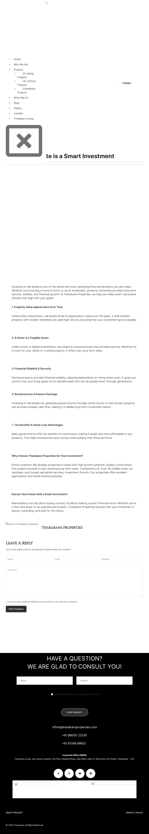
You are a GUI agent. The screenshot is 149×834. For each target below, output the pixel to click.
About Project (14, 812)
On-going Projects (25, 75)
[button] (22, 25)
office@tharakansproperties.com (74, 727)
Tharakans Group (24, 118)
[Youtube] (80, 773)
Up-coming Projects (26, 83)
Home (17, 59)
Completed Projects (26, 90)
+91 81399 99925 (74, 743)
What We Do (21, 97)
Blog (16, 102)
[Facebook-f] (58, 773)
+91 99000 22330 (74, 735)
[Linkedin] (90, 773)
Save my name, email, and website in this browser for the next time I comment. (43, 602)
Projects (18, 69)
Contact (18, 113)
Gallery (18, 108)
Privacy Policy (134, 812)
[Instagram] (69, 773)
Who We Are (21, 64)
